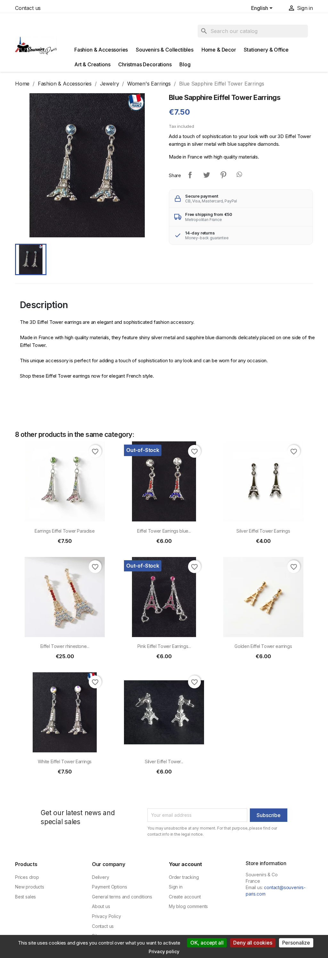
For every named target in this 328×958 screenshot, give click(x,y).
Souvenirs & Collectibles (164, 49)
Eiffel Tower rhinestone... (64, 646)
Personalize (296, 942)
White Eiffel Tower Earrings (65, 761)
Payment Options (109, 886)
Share (190, 174)
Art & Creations (92, 64)
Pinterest (223, 174)
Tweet (206, 174)
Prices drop (27, 877)
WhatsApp (240, 174)
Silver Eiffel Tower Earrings (263, 531)
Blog (184, 64)
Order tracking (184, 877)
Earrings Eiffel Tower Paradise (64, 531)
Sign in (176, 886)
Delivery (100, 877)
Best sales (25, 896)
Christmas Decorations (144, 64)
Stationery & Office (266, 49)
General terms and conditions (122, 896)
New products (29, 886)
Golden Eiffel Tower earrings (263, 646)
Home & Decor (218, 49)
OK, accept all (207, 942)
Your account (185, 864)
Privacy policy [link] (164, 951)
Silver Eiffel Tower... (164, 761)
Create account (185, 896)
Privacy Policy (106, 916)
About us (101, 906)
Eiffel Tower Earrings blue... (164, 531)
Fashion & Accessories (101, 49)
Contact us (28, 8)
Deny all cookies (252, 942)
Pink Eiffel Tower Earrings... (164, 646)
